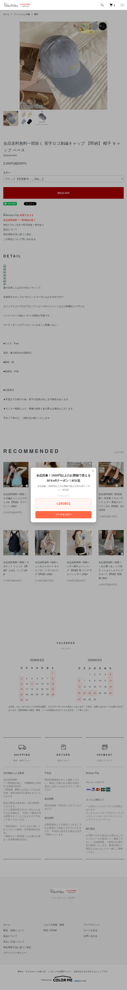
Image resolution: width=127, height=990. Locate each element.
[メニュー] (122, 5)
